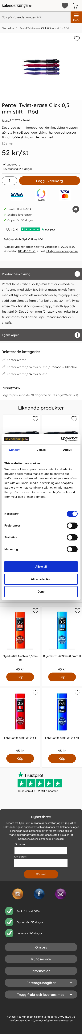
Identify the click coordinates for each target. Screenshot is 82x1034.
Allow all (41, 566)
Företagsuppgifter (41, 982)
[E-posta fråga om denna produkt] (75, 209)
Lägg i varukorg (49, 181)
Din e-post (20, 856)
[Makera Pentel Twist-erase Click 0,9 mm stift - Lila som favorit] (35, 419)
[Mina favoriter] (65, 5)
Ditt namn (20, 844)
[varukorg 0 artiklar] (76, 5)
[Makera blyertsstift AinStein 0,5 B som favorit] (35, 693)
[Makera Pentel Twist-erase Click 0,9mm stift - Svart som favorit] (74, 419)
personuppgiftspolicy (51, 838)
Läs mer (8, 143)
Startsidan (8, 28)
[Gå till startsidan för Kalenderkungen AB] (16, 5)
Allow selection (41, 579)
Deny (41, 591)
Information (41, 971)
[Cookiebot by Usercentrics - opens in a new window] (61, 439)
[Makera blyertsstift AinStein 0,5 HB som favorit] (77, 693)
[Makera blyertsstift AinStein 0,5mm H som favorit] (77, 611)
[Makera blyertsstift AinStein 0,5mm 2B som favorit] (35, 611)
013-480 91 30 (26, 251)
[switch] (72, 526)
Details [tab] (41, 449)
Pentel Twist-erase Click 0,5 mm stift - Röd (44, 28)
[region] (41, 274)
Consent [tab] (14, 449)
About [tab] (67, 449)
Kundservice (41, 959)
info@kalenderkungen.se (62, 251)
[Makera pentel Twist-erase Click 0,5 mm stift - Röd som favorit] (76, 39)
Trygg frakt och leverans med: (41, 994)
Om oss (41, 947)
